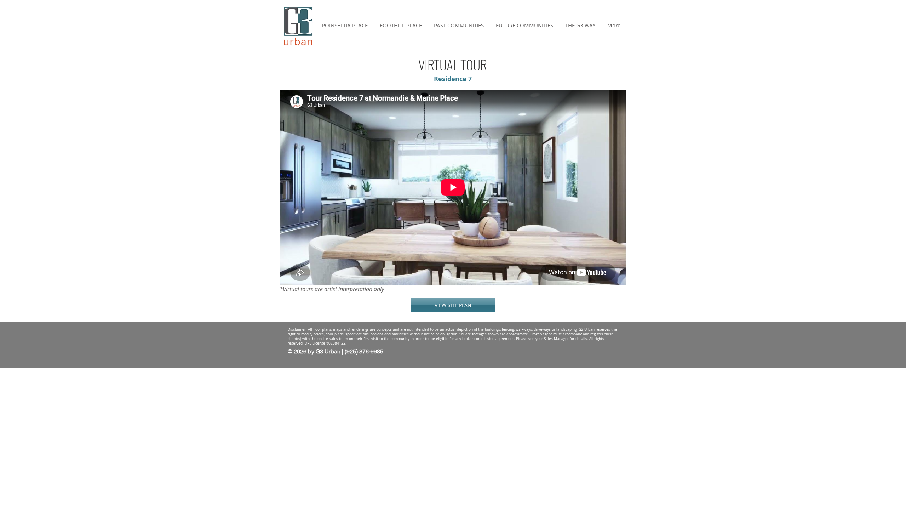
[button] (580, 25)
